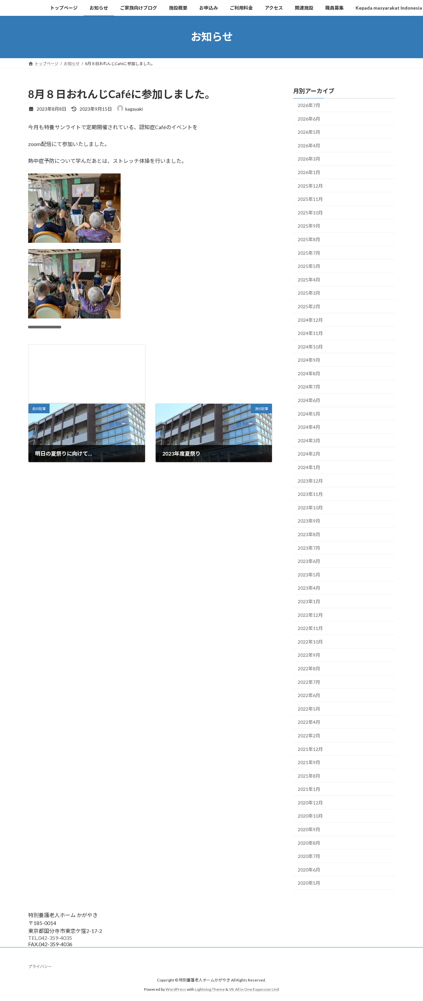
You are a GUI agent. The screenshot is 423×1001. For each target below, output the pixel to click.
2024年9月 (309, 360)
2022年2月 (309, 735)
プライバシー (40, 966)
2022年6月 (309, 695)
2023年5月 (309, 574)
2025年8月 (309, 239)
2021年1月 (309, 789)
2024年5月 (309, 413)
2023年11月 (310, 494)
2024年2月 (309, 454)
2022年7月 (309, 682)
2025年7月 (309, 252)
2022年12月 (310, 614)
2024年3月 (309, 440)
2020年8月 (309, 842)
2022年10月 (310, 641)
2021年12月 (310, 749)
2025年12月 (310, 185)
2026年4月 (309, 145)
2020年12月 (310, 802)
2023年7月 (309, 547)
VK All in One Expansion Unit (254, 989)
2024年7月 (309, 386)
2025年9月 (309, 226)
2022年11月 (310, 628)
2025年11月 (310, 199)
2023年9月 (309, 521)
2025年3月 (309, 293)
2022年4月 (309, 722)
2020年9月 (309, 829)
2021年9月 (309, 762)
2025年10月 (310, 212)
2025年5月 (309, 266)
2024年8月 (309, 373)
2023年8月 (309, 534)
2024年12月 (310, 319)
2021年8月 (309, 775)
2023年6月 (309, 561)
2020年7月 (309, 856)
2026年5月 (309, 132)
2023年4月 (309, 588)
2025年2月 (309, 306)
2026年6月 (309, 118)
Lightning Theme (210, 989)
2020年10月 (310, 816)
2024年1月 (309, 467)
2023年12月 (310, 480)
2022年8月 (309, 668)
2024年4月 (309, 427)
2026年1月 (309, 172)
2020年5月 (309, 883)
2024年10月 (310, 346)
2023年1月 (309, 601)
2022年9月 (309, 655)
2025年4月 (309, 279)
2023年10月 (310, 507)
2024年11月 (310, 333)
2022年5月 (309, 708)
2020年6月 (309, 869)
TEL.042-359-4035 (50, 938)
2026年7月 (309, 105)
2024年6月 (309, 400)
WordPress (176, 989)
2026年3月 (309, 159)
